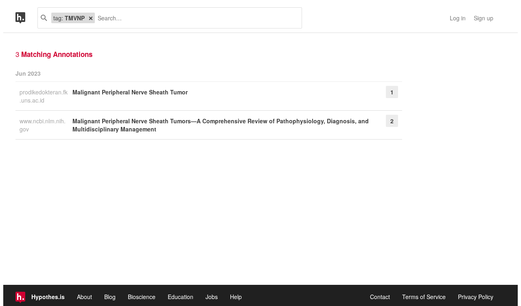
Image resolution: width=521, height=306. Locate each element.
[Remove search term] (91, 18)
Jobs (212, 297)
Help (236, 297)
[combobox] (195, 18)
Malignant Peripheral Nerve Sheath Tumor (130, 92)
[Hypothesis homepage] (26, 17)
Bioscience (141, 297)
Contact (380, 297)
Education (180, 297)
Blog (110, 297)
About (84, 297)
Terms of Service (424, 297)
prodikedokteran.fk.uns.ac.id (44, 96)
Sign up (483, 18)
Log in (458, 18)
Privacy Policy (475, 297)
